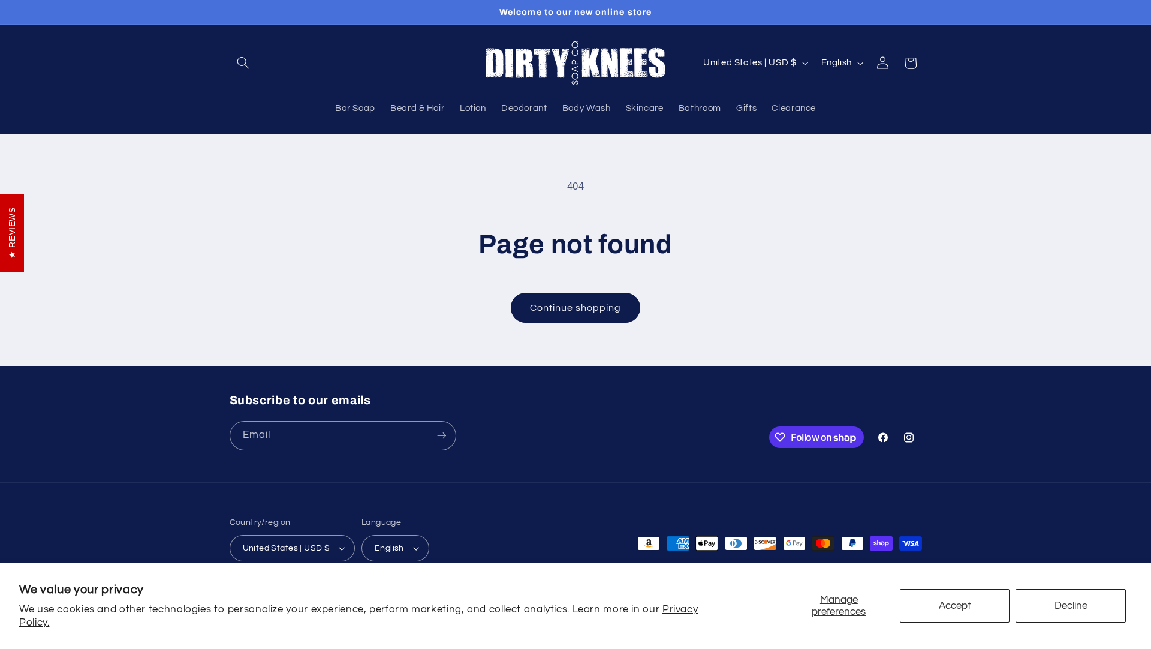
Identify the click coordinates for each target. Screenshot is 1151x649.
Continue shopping (576, 308)
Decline (1070, 605)
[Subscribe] (441, 435)
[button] (243, 63)
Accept (955, 605)
